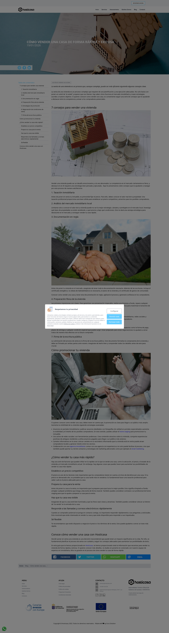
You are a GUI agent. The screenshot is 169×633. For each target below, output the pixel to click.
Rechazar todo (114, 322)
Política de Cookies (69, 324)
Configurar (114, 311)
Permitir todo (114, 316)
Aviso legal (50, 325)
